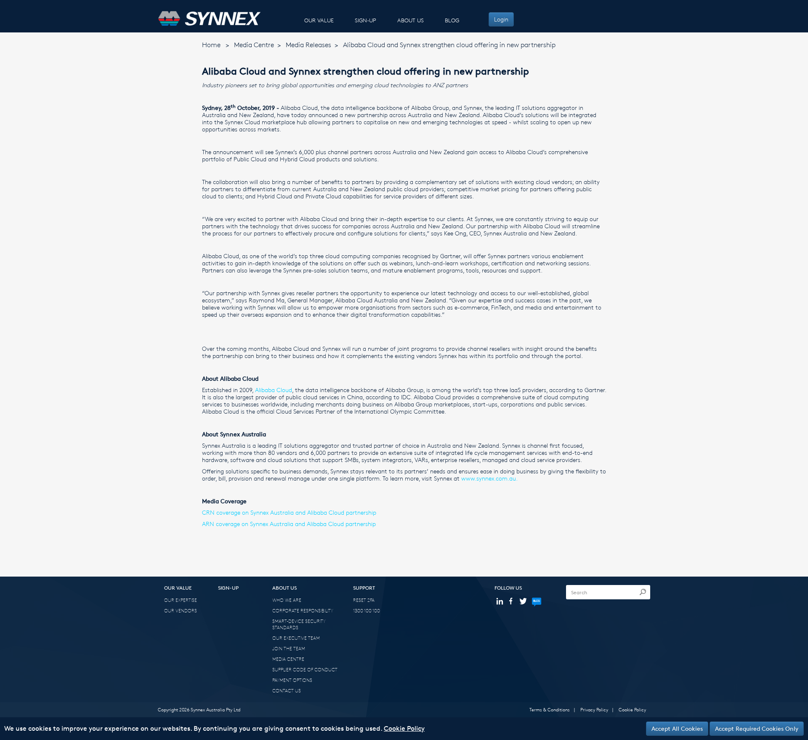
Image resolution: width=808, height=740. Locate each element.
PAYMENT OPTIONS (292, 680)
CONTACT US (286, 690)
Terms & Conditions (549, 709)
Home (211, 45)
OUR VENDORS (180, 610)
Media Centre (254, 45)
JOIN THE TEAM (288, 648)
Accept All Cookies (677, 728)
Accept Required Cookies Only (756, 728)
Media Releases (308, 45)
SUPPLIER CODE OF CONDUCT (305, 669)
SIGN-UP (365, 20)
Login (501, 19)
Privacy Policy (594, 709)
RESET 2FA (364, 600)
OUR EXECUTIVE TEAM (296, 638)
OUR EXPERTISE (180, 600)
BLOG (452, 20)
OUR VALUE (319, 20)
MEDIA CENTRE (288, 659)
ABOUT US (410, 20)
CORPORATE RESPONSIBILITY (302, 610)
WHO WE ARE (286, 600)
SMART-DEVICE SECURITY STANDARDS (299, 624)
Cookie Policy (632, 709)
